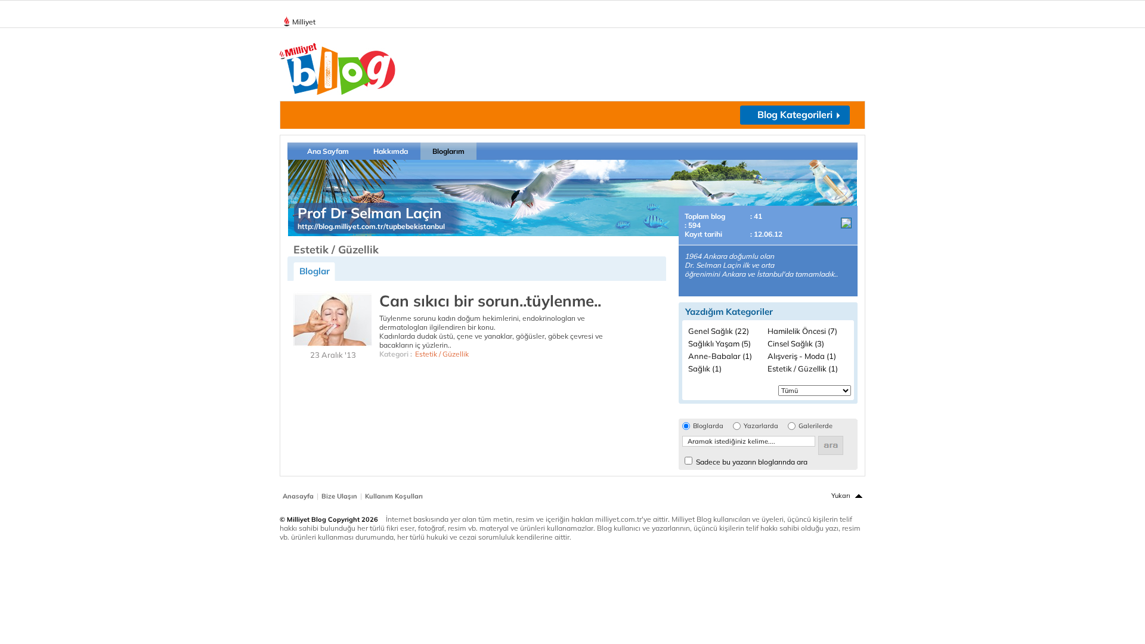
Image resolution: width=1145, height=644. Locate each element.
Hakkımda (390, 151)
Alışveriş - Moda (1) (802, 356)
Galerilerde (816, 426)
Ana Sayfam (328, 151)
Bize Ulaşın (339, 496)
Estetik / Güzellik (442, 353)
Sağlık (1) (705, 368)
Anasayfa (298, 496)
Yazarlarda (761, 426)
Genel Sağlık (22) (718, 331)
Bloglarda (708, 426)
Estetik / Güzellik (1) (803, 368)
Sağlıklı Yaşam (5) (719, 343)
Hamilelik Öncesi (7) (802, 331)
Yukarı (840, 495)
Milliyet (303, 21)
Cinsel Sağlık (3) (796, 343)
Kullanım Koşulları (394, 496)
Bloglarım (448, 151)
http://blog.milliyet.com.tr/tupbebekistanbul (371, 226)
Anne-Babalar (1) (720, 356)
